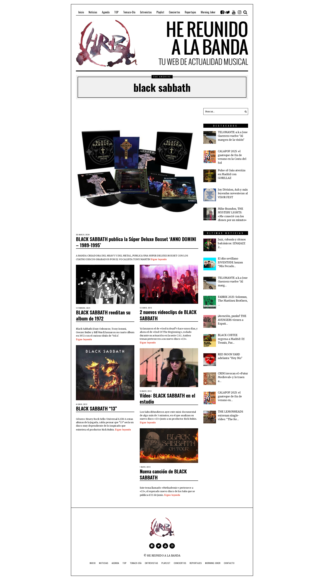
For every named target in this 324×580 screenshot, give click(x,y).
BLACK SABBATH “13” (96, 408)
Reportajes (196, 563)
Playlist (165, 563)
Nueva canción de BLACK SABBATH (163, 474)
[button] (244, 111)
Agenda (115, 563)
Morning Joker (213, 563)
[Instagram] (239, 12)
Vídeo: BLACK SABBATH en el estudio (167, 398)
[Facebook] (222, 12)
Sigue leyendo (159, 259)
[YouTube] (234, 12)
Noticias (103, 563)
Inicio (93, 563)
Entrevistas (151, 563)
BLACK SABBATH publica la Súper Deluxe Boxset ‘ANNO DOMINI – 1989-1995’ (136, 242)
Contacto (229, 563)
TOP (125, 563)
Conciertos (180, 563)
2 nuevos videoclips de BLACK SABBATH (168, 315)
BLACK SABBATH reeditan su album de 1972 (103, 315)
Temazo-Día (136, 563)
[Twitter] (228, 12)
